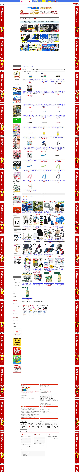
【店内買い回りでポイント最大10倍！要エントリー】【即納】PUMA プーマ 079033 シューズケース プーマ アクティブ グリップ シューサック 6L (49, 226)
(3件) (31, 96)
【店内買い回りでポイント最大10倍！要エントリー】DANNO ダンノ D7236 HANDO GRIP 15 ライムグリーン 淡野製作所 (58, 171)
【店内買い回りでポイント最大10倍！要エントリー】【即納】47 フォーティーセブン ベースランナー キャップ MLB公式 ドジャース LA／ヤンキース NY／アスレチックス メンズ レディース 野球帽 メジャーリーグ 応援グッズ (27, 255)
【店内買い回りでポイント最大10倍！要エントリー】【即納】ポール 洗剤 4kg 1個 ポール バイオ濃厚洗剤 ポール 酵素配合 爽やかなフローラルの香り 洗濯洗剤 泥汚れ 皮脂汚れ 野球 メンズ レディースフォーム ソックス (38, 284)
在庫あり (34, 69)
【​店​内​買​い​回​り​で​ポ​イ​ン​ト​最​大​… (25, 312)
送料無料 (37, 69)
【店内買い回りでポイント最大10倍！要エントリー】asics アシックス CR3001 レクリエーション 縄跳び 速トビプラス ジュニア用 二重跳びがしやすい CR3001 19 (58, 127)
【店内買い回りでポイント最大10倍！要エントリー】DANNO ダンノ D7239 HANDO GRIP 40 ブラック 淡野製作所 (58, 181)
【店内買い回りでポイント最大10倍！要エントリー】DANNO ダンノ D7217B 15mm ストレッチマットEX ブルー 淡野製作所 (44, 160)
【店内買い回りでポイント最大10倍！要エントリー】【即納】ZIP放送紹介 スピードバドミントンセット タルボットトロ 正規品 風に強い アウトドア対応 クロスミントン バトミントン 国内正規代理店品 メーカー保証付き (49, 240)
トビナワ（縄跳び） (25, 199)
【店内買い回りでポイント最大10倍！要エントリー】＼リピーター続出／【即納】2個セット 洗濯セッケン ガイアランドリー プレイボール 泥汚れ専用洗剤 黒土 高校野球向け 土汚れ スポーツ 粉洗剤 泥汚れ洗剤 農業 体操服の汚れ (27, 284)
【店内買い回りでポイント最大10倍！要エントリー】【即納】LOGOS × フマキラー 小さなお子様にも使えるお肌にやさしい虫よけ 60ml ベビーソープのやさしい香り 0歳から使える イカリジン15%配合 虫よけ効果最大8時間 (59, 284)
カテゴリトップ (24, 66)
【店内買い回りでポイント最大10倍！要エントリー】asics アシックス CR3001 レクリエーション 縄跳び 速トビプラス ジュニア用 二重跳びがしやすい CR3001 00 (44, 127)
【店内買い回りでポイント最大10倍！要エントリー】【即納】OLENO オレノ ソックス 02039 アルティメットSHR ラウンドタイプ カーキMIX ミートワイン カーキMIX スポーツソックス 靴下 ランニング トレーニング (38, 255)
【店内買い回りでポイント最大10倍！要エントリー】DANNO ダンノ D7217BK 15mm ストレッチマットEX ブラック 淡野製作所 (58, 160)
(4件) (31, 83)
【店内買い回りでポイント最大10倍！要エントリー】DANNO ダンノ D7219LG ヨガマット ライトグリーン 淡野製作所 (44, 171)
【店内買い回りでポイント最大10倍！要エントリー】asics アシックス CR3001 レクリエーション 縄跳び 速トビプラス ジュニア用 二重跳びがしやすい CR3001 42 (30, 138)
